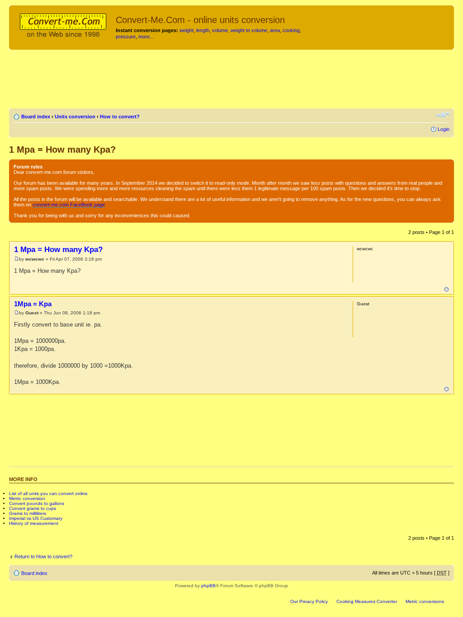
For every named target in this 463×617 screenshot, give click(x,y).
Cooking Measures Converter (366, 601)
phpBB (208, 585)
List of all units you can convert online (48, 493)
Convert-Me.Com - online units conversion (200, 20)
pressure (126, 36)
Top (446, 289)
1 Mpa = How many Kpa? (62, 149)
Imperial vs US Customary (35, 518)
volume (220, 30)
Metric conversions (425, 601)
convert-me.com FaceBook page (69, 204)
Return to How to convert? (43, 556)
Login (443, 129)
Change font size (442, 115)
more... (146, 36)
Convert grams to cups (32, 508)
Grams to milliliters (27, 513)
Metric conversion (27, 498)
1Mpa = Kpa (33, 304)
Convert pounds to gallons (36, 503)
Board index (35, 116)
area (275, 30)
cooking (291, 30)
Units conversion (75, 116)
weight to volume (249, 30)
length (202, 30)
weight (187, 30)
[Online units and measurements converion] (63, 24)
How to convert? (120, 116)
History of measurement (33, 523)
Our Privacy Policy (309, 601)
